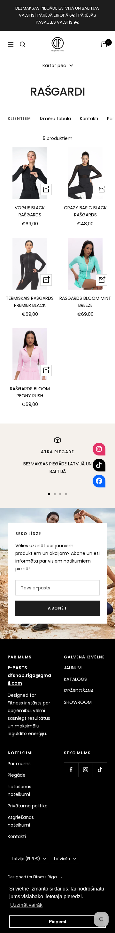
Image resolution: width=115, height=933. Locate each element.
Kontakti (89, 118)
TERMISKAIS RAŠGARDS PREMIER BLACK (30, 301)
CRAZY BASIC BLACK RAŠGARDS (85, 211)
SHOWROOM (78, 702)
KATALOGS (75, 679)
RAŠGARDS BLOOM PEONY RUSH (30, 392)
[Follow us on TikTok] (100, 769)
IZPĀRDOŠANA (79, 691)
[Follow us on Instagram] (85, 769)
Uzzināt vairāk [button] (26, 905)
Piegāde (17, 775)
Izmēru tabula (55, 118)
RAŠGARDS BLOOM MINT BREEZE (85, 301)
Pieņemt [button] (57, 921)
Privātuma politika (28, 806)
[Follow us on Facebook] (71, 769)
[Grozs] (104, 44)
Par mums (19, 763)
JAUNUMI (73, 668)
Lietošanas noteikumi (19, 790)
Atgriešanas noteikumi (21, 821)
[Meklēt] (23, 44)
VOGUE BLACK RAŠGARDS (30, 211)
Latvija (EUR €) (26, 858)
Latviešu (62, 858)
